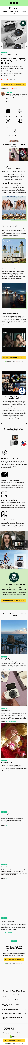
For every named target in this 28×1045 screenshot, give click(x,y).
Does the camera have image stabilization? (10, 1005)
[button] (1, 46)
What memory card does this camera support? (13, 995)
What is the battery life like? (10, 1009)
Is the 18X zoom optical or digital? (12, 1013)
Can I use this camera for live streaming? (10, 1000)
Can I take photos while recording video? (12, 1017)
